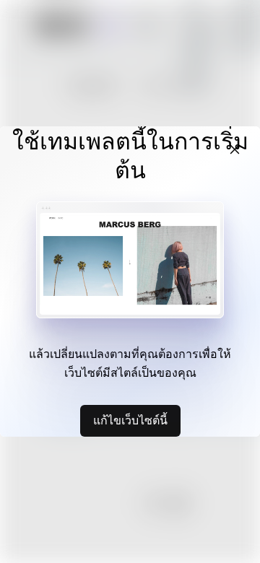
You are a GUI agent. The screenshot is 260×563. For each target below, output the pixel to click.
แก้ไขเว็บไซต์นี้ (130, 420)
